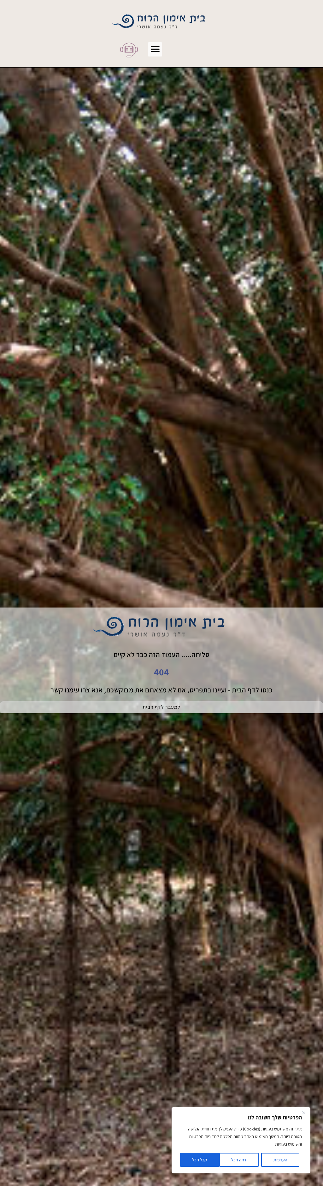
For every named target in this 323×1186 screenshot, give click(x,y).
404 (161, 672)
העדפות (280, 1160)
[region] (241, 1140)
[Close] (304, 1112)
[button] (155, 49)
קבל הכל (199, 1160)
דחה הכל (239, 1160)
